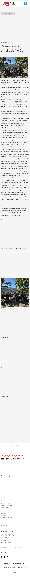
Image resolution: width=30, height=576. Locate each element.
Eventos (3, 513)
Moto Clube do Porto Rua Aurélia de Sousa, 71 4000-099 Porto (7, 535)
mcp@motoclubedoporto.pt (9, 544)
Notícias (3, 515)
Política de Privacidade (9, 567)
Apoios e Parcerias (6, 517)
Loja (2, 523)
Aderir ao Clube (5, 503)
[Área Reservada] (25, 4)
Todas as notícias (8, 13)
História (3, 501)
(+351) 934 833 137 (6, 542)
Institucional (4, 507)
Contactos (4, 525)
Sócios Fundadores (6, 505)
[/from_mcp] (15, 571)
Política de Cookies (21, 567)
